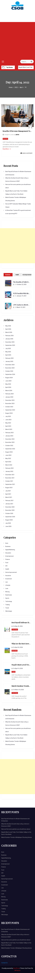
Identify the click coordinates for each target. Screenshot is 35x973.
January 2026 (9, 339)
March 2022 (8, 465)
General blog (17, 13)
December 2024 (9, 364)
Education (8, 553)
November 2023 (9, 403)
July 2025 (8, 348)
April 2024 (8, 387)
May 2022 (8, 458)
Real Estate (8, 595)
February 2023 (9, 432)
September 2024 (10, 374)
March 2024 (8, 390)
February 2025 (9, 358)
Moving (7, 591)
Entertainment (9, 556)
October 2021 (9, 481)
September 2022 (10, 448)
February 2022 (9, 468)
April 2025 (8, 355)
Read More (6, 149)
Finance (7, 559)
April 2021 (8, 494)
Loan (6, 588)
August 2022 (9, 452)
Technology (8, 601)
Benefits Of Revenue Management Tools (17, 131)
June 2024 (8, 381)
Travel (7, 608)
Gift (6, 566)
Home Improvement (11, 572)
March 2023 (8, 429)
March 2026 (8, 332)
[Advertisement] (17, 41)
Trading (7, 604)
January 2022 (9, 471)
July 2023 (8, 416)
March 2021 (8, 497)
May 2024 (8, 384)
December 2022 (9, 439)
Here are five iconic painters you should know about (15, 829)
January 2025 (9, 361)
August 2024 (9, 377)
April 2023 (8, 426)
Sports (7, 598)
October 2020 (9, 513)
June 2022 (8, 455)
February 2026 (9, 335)
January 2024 (9, 397)
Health (7, 569)
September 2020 (10, 516)
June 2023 (8, 419)
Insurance (8, 575)
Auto (6, 543)
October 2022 (9, 445)
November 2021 (9, 478)
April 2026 (8, 329)
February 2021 (9, 500)
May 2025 (8, 351)
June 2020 (8, 526)
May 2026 (8, 326)
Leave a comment (27, 153)
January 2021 (9, 503)
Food (6, 562)
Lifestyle (7, 585)
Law (6, 582)
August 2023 (9, 413)
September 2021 (10, 484)
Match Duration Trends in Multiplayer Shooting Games (16, 837)
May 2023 (8, 423)
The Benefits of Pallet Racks (22, 282)
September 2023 (10, 410)
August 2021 (9, 487)
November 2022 (9, 442)
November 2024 (9, 368)
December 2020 (9, 507)
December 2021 (9, 474)
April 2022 (8, 461)
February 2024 (9, 394)
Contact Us (4, 962)
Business (5, 138)
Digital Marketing (10, 549)
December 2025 (9, 342)
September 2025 (10, 345)
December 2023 (9, 400)
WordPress (16, 968)
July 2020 (8, 523)
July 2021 (8, 491)
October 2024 (9, 371)
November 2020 (9, 510)
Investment (8, 578)
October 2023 (9, 406)
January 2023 (9, 436)
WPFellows (17, 970)
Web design (8, 611)
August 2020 (9, 520)
